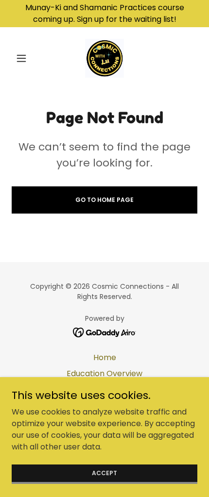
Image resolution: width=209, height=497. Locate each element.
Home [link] (104, 357)
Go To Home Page (104, 200)
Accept (104, 472)
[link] (104, 58)
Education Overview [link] (104, 373)
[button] (25, 58)
